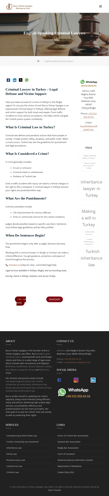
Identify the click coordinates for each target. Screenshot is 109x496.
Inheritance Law (14, 447)
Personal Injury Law (15, 460)
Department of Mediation (69, 466)
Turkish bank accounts (90, 233)
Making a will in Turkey (88, 217)
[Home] (38, 61)
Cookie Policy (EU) (65, 472)
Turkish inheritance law (91, 258)
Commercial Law (14, 466)
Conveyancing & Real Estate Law (21, 435)
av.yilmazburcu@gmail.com (77, 362)
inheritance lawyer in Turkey (91, 188)
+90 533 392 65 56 (72, 359)
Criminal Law (12, 472)
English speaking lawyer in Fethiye (89, 157)
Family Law (11, 454)
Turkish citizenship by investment (89, 241)
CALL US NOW (21, 301)
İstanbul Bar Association (68, 441)
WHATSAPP (54, 299)
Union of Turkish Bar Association (72, 435)
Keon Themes (54, 490)
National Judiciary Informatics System (75, 460)
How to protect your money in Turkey (89, 165)
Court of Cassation (66, 454)
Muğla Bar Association (68, 447)
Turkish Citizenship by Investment (22, 441)
